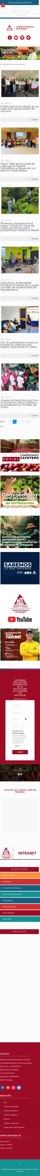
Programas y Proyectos (11, 1111)
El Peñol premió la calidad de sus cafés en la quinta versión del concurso (19, 109)
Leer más (35, 119)
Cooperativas (7, 881)
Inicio (5, 1102)
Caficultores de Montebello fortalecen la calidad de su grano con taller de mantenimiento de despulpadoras (19, 286)
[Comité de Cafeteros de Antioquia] (20, 24)
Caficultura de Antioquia (11, 1106)
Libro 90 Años (7, 919)
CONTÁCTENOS (21, 15)
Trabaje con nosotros (9, 906)
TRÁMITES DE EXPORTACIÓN (21, 11)
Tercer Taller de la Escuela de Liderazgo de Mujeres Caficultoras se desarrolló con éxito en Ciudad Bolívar (17, 167)
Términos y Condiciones (11, 1123)
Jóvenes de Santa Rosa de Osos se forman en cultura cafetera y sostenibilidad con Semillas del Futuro (19, 404)
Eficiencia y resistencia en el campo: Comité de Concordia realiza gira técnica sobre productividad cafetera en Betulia (19, 227)
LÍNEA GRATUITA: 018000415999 (21, 3)
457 (28, 422)
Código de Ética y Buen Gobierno (14, 1127)
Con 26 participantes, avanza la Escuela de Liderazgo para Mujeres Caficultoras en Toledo (19, 345)
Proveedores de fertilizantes (12, 888)
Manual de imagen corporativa (12, 894)
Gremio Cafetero (8, 875)
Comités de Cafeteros (10, 1115)
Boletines (7, 1119)
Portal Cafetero (8, 900)
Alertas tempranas (8, 913)
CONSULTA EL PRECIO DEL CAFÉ (21, 7)
